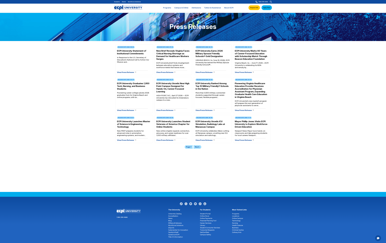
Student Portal (205, 214)
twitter (186, 203)
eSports (171, 228)
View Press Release (125, 72)
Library (202, 225)
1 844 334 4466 (263, 2)
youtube (190, 203)
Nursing (235, 223)
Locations (235, 216)
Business (235, 228)
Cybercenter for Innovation (178, 230)
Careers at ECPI (174, 235)
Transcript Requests (207, 230)
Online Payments (206, 218)
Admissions (196, 8)
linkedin (204, 203)
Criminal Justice (238, 230)
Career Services (205, 223)
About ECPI (229, 8)
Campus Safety (205, 235)
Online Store (204, 216)
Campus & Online (181, 8)
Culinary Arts (236, 232)
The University (174, 210)
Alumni (124, 2)
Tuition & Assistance (212, 8)
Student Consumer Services (210, 228)
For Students (205, 210)
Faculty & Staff (173, 232)
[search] (271, 2)
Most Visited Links (239, 210)
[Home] (129, 8)
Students (117, 2)
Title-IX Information (175, 237)
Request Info (254, 7)
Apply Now (266, 7)
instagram (200, 203)
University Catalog (174, 214)
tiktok (181, 203)
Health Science (237, 225)
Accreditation (173, 216)
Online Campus (237, 218)
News (170, 218)
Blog (170, 221)
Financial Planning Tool (208, 221)
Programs (167, 8)
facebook (195, 203)
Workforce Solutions (134, 2)
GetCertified (204, 232)
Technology (236, 221)
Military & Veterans (175, 223)
